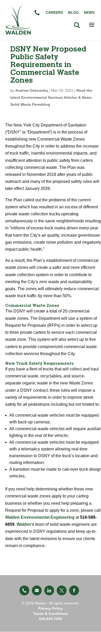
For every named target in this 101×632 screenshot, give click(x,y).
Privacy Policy (50, 608)
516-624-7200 (50, 619)
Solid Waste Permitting (30, 104)
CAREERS (54, 12)
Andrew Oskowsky (31, 90)
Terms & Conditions (50, 613)
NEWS (89, 12)
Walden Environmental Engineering (40, 517)
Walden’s (26, 524)
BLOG (73, 12)
